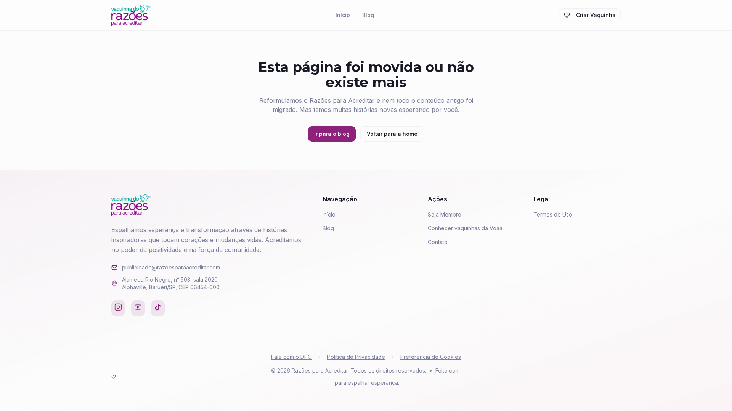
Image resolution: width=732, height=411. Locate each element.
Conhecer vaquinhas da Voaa (465, 228)
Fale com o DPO (291, 357)
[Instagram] (118, 308)
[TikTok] (158, 308)
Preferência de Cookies (430, 357)
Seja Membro (444, 214)
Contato (438, 242)
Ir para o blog (332, 134)
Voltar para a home (392, 134)
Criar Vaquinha (596, 15)
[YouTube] (138, 308)
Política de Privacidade (356, 357)
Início (343, 15)
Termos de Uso (552, 214)
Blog (368, 15)
